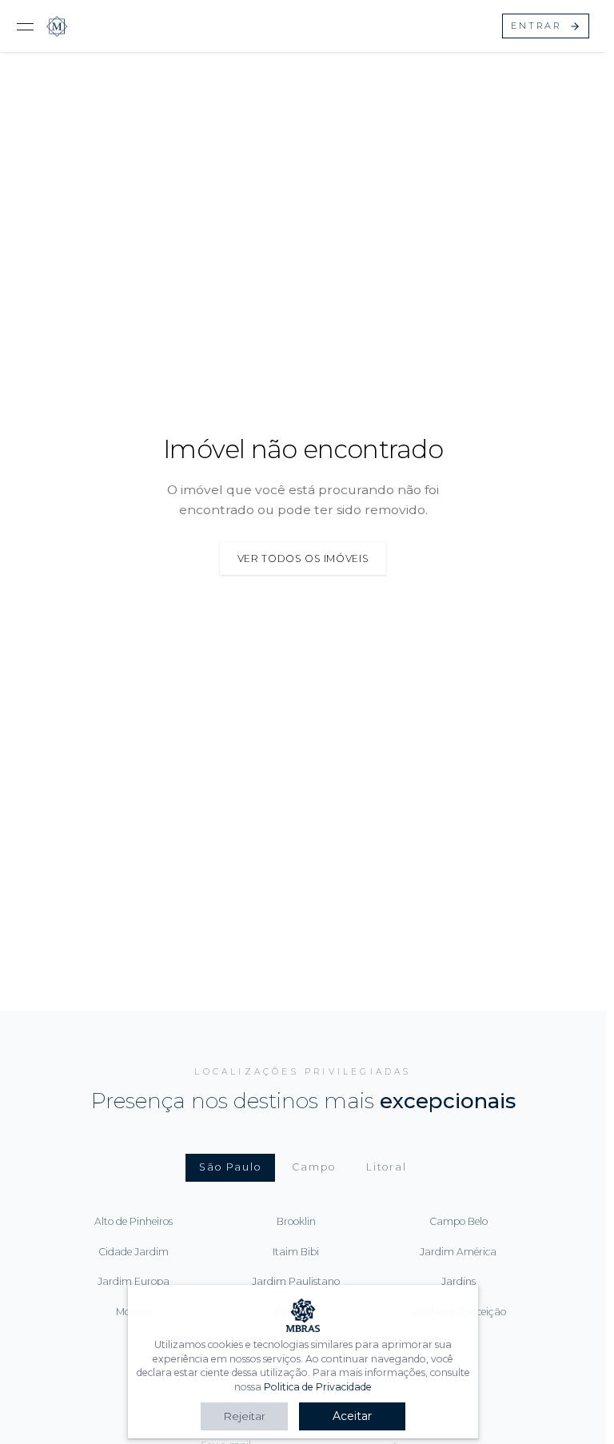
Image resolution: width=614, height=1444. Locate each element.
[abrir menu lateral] (25, 26)
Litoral (386, 1167)
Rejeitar (244, 1416)
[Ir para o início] (57, 26)
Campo (313, 1167)
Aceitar (352, 1416)
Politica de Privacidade (318, 1387)
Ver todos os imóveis (303, 558)
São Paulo (230, 1167)
